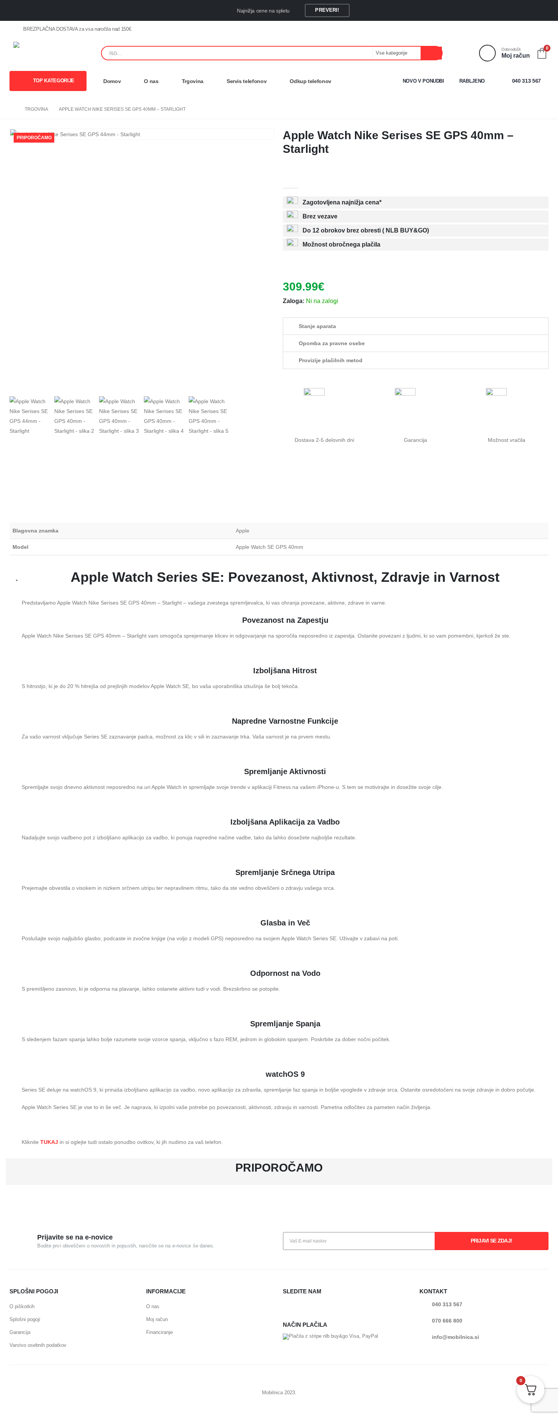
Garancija (19, 1332)
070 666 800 (447, 1321)
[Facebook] (530, 29)
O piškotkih (22, 1306)
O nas (151, 81)
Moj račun (157, 1319)
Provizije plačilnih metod (331, 360)
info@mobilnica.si (455, 1337)
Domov (112, 81)
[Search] (431, 53)
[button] (415, 326)
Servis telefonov (246, 81)
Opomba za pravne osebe (332, 343)
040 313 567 (526, 81)
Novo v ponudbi (423, 81)
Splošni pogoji (24, 1319)
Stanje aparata (317, 326)
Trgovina (192, 81)
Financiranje (159, 1332)
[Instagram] (543, 29)
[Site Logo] (55, 53)
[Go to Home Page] (11, 109)
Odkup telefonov (310, 81)
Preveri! (327, 10)
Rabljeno (472, 81)
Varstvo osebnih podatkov (37, 1345)
